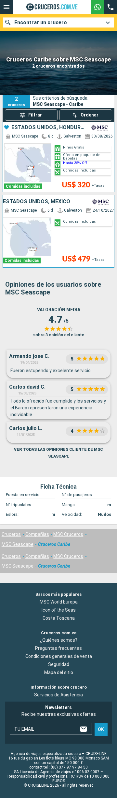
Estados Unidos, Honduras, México (48, 127)
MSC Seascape (17, 544)
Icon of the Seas (59, 609)
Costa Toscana (59, 617)
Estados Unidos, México (36, 201)
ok (101, 729)
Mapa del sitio (58, 672)
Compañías (37, 534)
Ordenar (89, 114)
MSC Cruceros (68, 534)
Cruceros (11, 534)
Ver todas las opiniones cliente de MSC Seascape (58, 453)
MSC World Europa (59, 601)
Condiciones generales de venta (58, 656)
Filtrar (35, 114)
